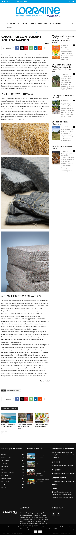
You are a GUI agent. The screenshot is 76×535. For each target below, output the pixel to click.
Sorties (32, 23)
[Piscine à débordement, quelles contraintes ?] (8, 418)
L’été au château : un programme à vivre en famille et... (42, 472)
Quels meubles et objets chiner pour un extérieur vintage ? (25, 426)
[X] (22, 48)
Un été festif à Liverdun (42, 480)
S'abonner (56, 462)
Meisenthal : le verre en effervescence (42, 463)
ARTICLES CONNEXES (10, 409)
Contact (9, 28)
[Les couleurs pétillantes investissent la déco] (42, 418)
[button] (72, 23)
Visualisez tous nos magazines (63, 474)
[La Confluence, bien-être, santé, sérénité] (31, 456)
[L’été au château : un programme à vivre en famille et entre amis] (31, 472)
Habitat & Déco (42, 23)
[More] (45, 48)
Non (40, 532)
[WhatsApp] (31, 48)
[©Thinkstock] (25, 139)
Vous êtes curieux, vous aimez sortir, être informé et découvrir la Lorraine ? (63, 455)
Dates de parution (59, 478)
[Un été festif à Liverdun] (31, 481)
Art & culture (22, 23)
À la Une (12, 23)
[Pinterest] (26, 48)
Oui (35, 532)
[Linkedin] (36, 48)
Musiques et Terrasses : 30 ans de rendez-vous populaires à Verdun (63, 39)
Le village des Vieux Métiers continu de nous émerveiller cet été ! (62, 68)
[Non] (74, 530)
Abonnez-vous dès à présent (63, 466)
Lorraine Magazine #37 (13, 390)
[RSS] (73, 1)
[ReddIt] (40, 48)
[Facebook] (69, 1)
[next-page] (6, 432)
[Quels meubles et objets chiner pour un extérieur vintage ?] (25, 418)
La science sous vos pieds (62, 147)
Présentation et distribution (63, 449)
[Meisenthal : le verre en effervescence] (31, 464)
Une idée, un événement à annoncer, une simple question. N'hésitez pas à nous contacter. (62, 494)
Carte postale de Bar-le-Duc (63, 96)
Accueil (3, 33)
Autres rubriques (55, 23)
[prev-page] (2, 432)
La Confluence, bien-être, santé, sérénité (42, 455)
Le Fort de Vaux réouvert (59, 123)
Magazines (56, 470)
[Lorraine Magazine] (38, 12)
